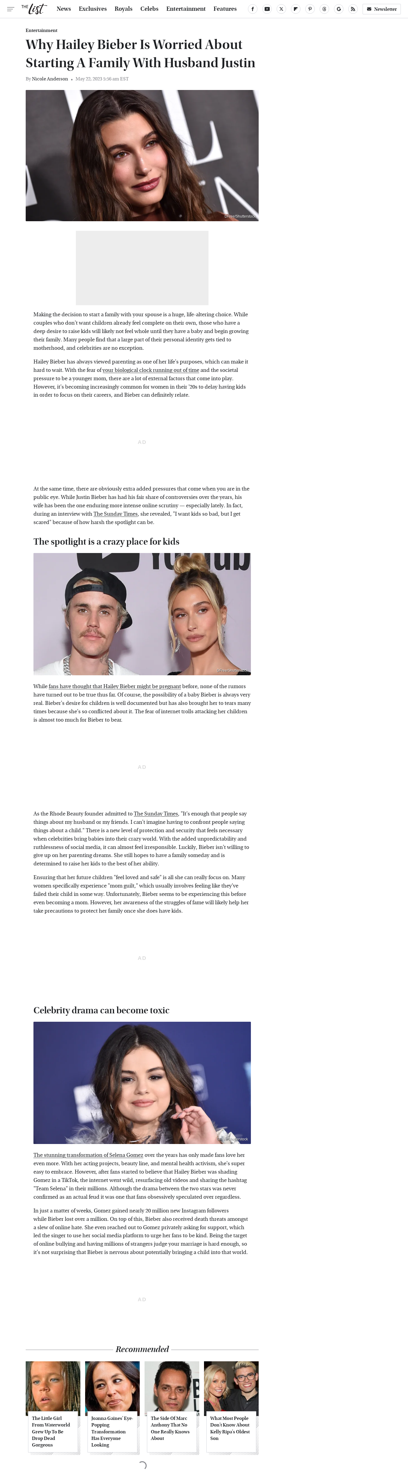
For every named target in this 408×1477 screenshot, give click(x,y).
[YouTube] (267, 9)
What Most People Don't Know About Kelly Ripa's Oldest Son (230, 1428)
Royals (124, 9)
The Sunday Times (115, 514)
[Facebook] (252, 9)
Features (225, 9)
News (64, 9)
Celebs (149, 9)
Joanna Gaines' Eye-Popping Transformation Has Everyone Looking (112, 1431)
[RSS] (353, 9)
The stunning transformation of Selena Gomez (88, 1155)
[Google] (338, 9)
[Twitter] (281, 9)
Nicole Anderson (50, 79)
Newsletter (385, 9)
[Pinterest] (310, 9)
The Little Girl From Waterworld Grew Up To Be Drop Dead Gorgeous (51, 1431)
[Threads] (324, 9)
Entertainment (186, 9)
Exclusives (93, 9)
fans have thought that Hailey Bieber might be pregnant (115, 686)
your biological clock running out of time (150, 370)
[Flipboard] (295, 9)
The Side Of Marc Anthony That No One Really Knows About (170, 1428)
